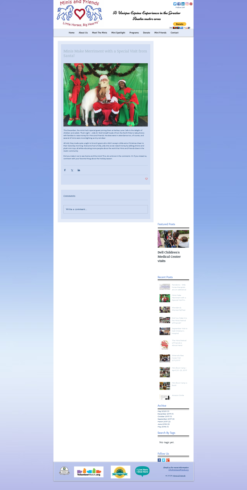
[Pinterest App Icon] (191, 3)
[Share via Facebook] (64, 170)
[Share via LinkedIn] (78, 170)
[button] (179, 25)
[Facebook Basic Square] (159, 460)
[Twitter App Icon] (175, 3)
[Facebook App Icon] (179, 3)
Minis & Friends (179, 476)
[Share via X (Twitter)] (71, 170)
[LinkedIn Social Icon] (183, 3)
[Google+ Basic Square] (168, 460)
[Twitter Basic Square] (163, 460)
